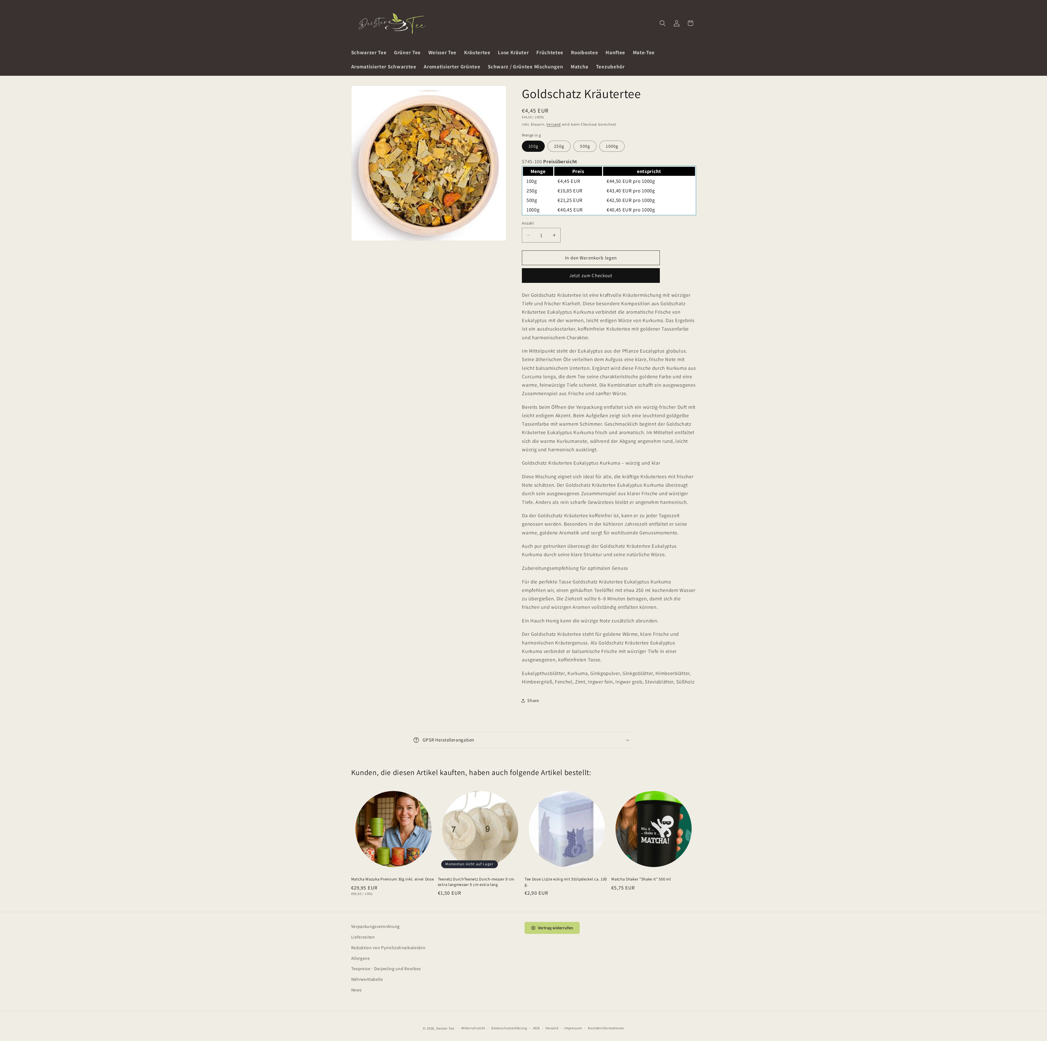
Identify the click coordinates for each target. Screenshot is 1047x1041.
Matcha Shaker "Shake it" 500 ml (641, 879)
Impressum (573, 1028)
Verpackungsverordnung (375, 926)
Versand (553, 124)
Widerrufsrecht (473, 1028)
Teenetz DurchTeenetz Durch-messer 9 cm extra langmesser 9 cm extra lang (476, 882)
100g (533, 146)
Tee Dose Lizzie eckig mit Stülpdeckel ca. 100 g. (566, 882)
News (356, 990)
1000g (612, 146)
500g (585, 146)
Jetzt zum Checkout (591, 275)
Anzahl (528, 223)
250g (559, 146)
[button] (663, 23)
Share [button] (533, 700)
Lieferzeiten (363, 937)
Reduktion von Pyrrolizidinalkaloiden (388, 948)
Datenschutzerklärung (509, 1028)
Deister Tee (445, 1028)
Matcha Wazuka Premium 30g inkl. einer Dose (392, 879)
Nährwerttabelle (367, 979)
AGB (536, 1028)
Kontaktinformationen (606, 1028)
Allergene (360, 958)
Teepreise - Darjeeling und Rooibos (386, 969)
